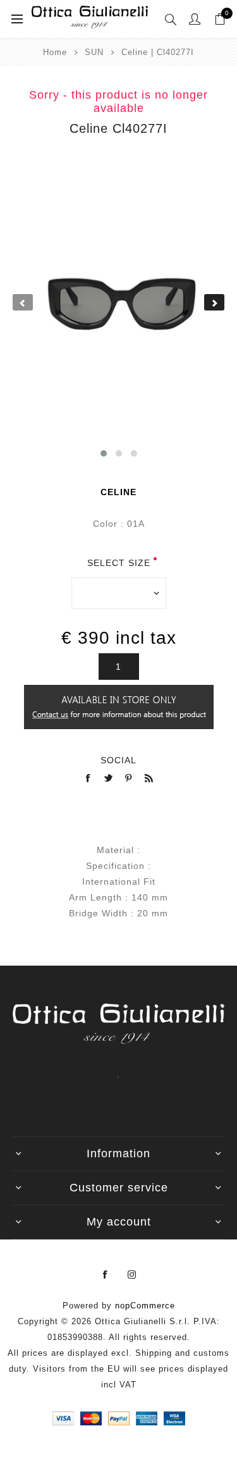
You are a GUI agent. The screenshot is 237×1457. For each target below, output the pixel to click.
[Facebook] (105, 1275)
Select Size (118, 563)
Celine (118, 492)
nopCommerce (145, 1305)
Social (118, 760)
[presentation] (23, 302)
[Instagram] (132, 1275)
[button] (103, 453)
